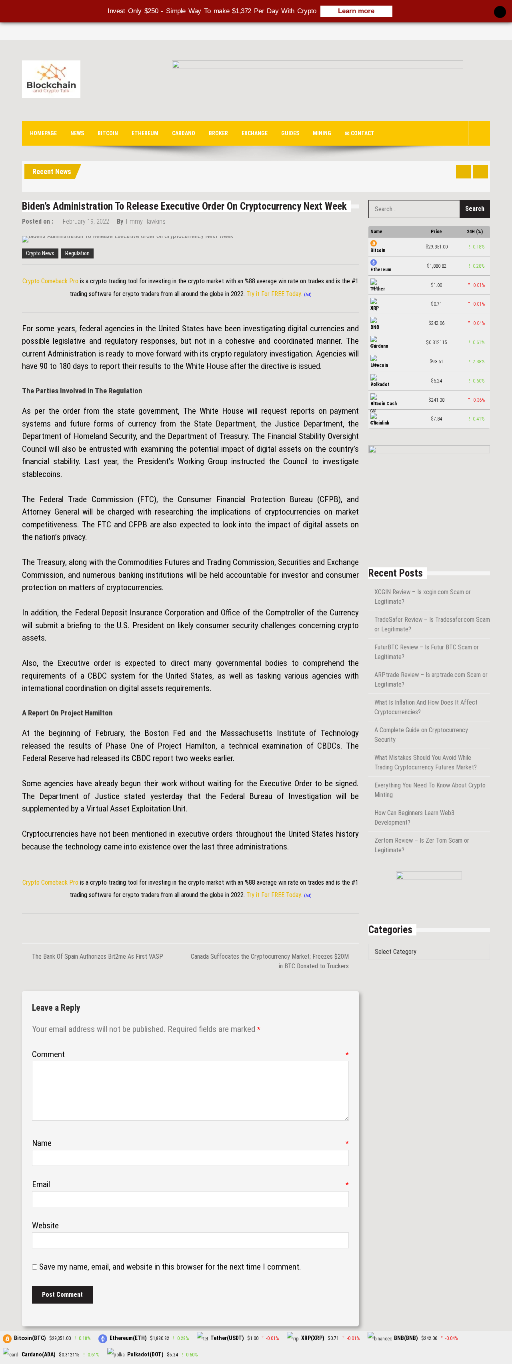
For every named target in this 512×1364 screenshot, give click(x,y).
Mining (322, 133)
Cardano (183, 133)
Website (45, 1225)
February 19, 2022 (86, 221)
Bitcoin (108, 133)
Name (190, 1143)
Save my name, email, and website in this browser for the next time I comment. (170, 1267)
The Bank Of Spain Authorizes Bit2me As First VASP (97, 956)
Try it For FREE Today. (274, 294)
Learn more (356, 11)
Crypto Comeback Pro (50, 281)
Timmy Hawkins (145, 221)
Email (190, 1184)
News (77, 133)
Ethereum (145, 133)
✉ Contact (359, 133)
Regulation (77, 253)
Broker (218, 133)
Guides (290, 133)
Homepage (43, 133)
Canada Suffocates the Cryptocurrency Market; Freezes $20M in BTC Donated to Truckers (270, 961)
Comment (190, 1054)
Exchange (255, 133)
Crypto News (40, 253)
